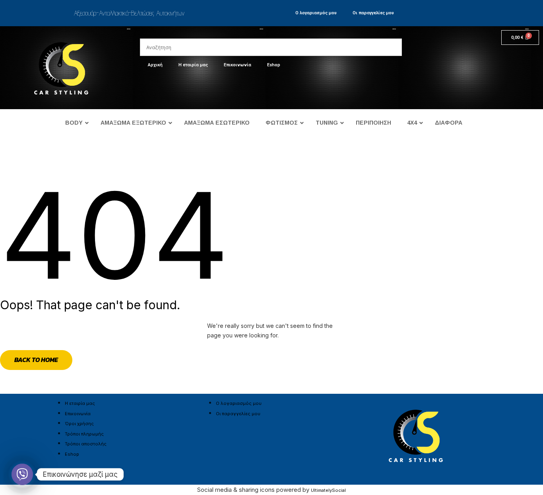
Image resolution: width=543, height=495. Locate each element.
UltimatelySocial (328, 490)
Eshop (273, 64)
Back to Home (36, 359)
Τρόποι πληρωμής (84, 434)
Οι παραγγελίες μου (373, 12)
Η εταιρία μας (193, 64)
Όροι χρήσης (79, 423)
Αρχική (155, 64)
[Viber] (22, 474)
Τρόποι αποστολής (86, 444)
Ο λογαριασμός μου (316, 12)
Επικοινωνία (237, 64)
